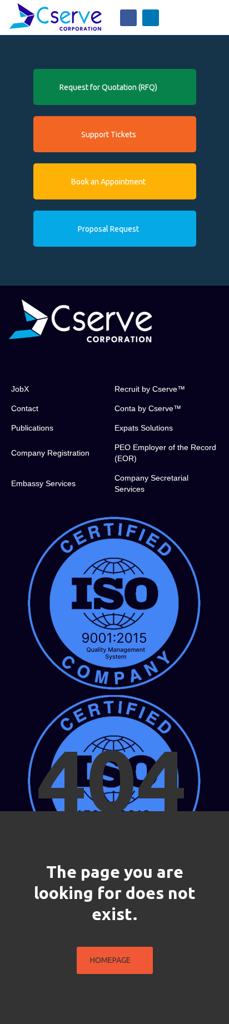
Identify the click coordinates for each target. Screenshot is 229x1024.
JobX (20, 388)
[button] (214, 17)
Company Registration (50, 452)
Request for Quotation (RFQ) (108, 87)
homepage (110, 960)
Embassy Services (43, 483)
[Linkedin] (150, 17)
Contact (24, 408)
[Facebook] (128, 17)
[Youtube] (63, 362)
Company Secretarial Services (151, 483)
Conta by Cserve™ (147, 408)
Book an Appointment (108, 181)
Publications (32, 427)
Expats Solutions (143, 427)
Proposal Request (108, 228)
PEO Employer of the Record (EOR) (165, 453)
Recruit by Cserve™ (149, 388)
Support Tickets (108, 134)
